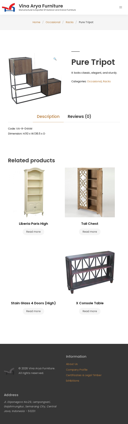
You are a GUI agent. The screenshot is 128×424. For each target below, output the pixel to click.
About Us (72, 364)
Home (36, 22)
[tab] (48, 116)
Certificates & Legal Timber (84, 375)
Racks (70, 22)
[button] (120, 7)
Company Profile (77, 369)
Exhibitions (72, 380)
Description (48, 116)
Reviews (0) (79, 116)
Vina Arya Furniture (41, 6)
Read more (33, 232)
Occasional (53, 22)
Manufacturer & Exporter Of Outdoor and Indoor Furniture (47, 9)
